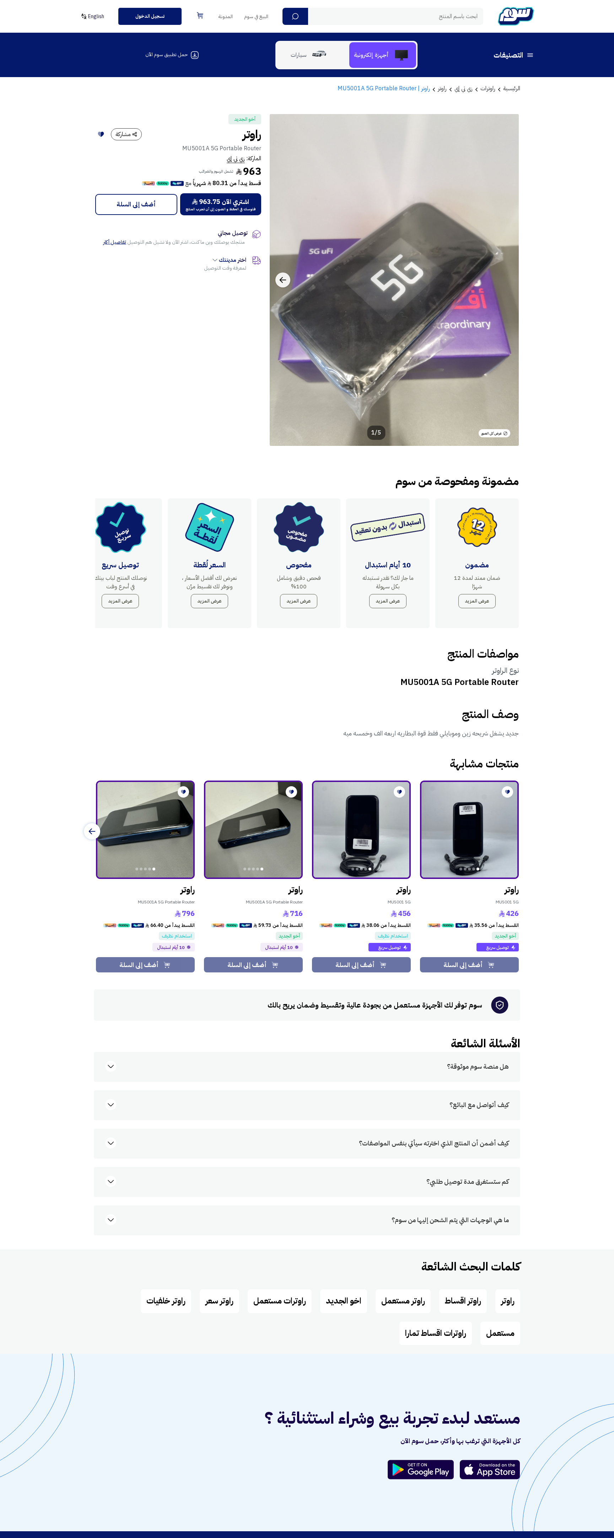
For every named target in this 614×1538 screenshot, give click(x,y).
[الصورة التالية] (282, 279)
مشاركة (123, 134)
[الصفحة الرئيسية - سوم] (515, 16)
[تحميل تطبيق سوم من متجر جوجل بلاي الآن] (424, 1469)
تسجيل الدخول (150, 16)
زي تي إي (236, 158)
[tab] (382, 55)
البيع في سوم (256, 16)
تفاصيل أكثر (114, 242)
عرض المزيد (477, 601)
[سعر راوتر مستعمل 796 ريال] (145, 830)
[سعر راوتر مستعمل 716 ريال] (253, 830)
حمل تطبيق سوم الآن (166, 54)
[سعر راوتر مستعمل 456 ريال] (361, 830)
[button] (295, 16)
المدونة (226, 16)
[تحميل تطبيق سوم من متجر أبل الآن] (490, 1469)
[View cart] (200, 15)
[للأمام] (92, 831)
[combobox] (382, 16)
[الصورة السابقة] (505, 279)
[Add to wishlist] (101, 134)
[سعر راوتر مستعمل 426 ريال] (469, 830)
